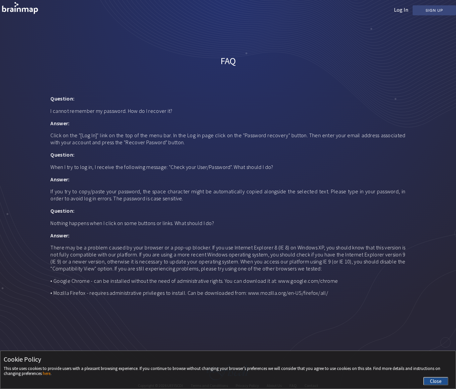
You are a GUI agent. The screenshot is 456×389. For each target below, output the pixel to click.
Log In (401, 9)
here (46, 373)
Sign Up (434, 10)
